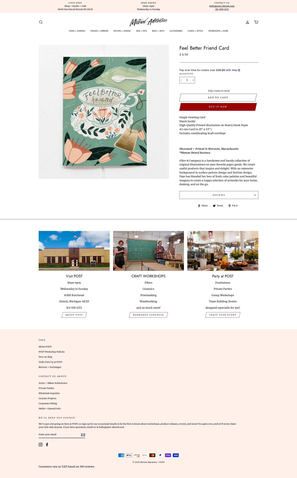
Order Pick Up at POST (50, 362)
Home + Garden (77, 30)
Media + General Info (50, 408)
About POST (45, 346)
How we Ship (45, 357)
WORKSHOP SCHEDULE (148, 315)
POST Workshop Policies (52, 352)
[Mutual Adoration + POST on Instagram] (40, 444)
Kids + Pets (141, 30)
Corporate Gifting (48, 403)
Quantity (186, 74)
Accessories (176, 30)
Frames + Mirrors (99, 30)
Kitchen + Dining (122, 30)
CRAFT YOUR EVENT (223, 315)
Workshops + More (218, 30)
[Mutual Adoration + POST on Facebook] (47, 444)
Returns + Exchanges (50, 367)
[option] (75, 6)
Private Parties (46, 388)
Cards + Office (195, 30)
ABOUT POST (74, 315)
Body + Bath (158, 30)
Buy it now (218, 107)
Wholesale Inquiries (49, 393)
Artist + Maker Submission (53, 383)
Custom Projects (47, 398)
